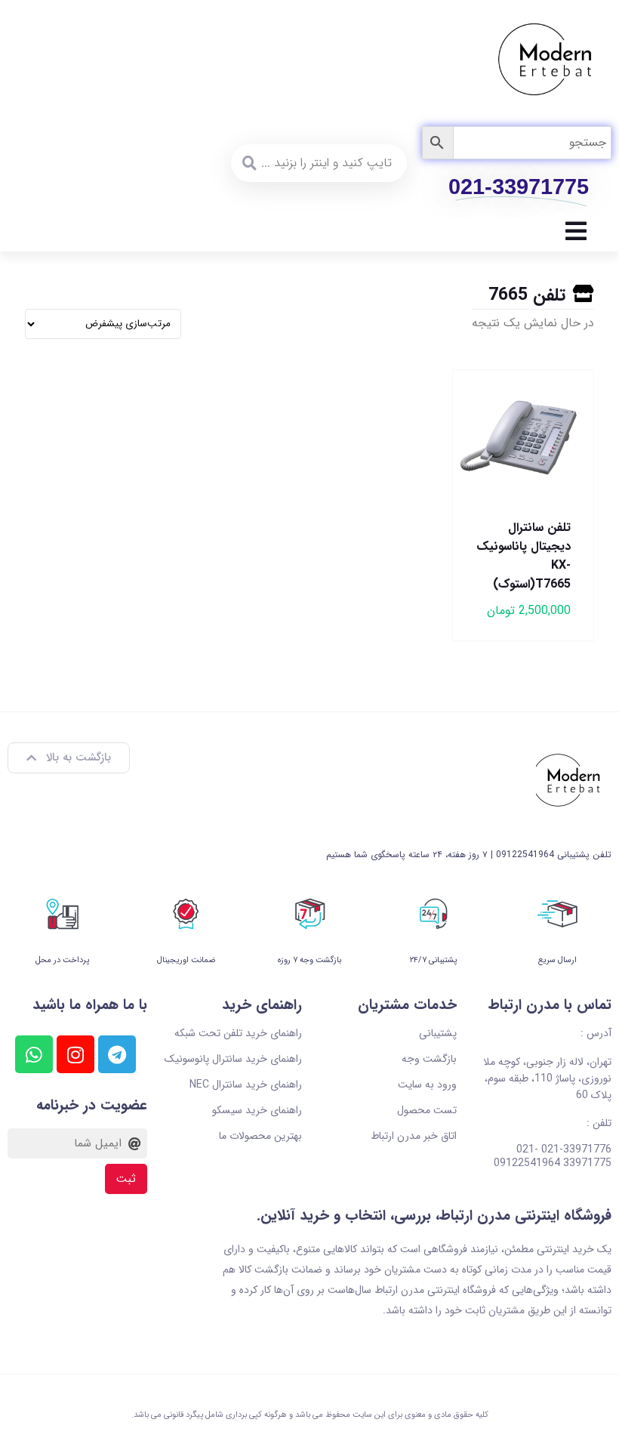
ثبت (126, 1179)
